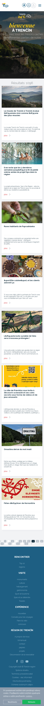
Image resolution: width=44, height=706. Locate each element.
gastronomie (22, 590)
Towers (22, 601)
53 (33, 541)
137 (26, 543)
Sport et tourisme (22, 594)
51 (24, 541)
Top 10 (22, 563)
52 (29, 541)
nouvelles (22, 613)
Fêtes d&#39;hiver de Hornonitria (19, 503)
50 (20, 541)
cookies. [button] (29, 696)
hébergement (22, 587)
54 (37, 541)
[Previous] (0, 541)
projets (22, 651)
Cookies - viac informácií (22, 677)
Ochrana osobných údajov (22, 685)
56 (2, 543)
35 (12, 541)
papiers (22, 647)
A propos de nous (22, 637)
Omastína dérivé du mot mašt (17, 449)
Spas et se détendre (22, 597)
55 (41, 541)
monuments (22, 579)
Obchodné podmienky (22, 681)
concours (22, 624)
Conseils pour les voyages (22, 617)
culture (22, 583)
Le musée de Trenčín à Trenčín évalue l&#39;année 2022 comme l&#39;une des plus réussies (21, 113)
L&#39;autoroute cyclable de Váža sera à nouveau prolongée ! (20, 337)
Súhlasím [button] (31, 702)
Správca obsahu (22, 670)
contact (22, 644)
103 (18, 543)
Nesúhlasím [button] (12, 702)
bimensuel (22, 640)
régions (22, 567)
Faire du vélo (22, 621)
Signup (24, 5)
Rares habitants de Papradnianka (19, 226)
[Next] (31, 543)
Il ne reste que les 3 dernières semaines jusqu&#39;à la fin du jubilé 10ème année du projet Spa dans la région (21, 171)
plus (5, 135)
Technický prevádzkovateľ (22, 674)
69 (10, 543)
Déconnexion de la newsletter (22, 655)
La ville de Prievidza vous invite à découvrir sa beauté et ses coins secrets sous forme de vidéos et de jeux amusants (20, 393)
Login (29, 5)
